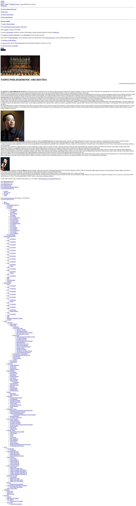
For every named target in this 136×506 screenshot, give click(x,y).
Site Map (6, 194)
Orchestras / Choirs (14, 4)
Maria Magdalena (13, 37)
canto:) (4, 24)
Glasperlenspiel (4, 97)
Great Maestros (9, 32)
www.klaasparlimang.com (7, 181)
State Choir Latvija (50, 37)
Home (2, 4)
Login (5, 195)
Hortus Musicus (11, 24)
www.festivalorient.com (7, 184)
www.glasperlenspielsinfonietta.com (10, 187)
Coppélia (6, 29)
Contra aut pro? (6, 43)
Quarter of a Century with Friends (11, 35)
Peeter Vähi (23, 27)
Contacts (6, 191)
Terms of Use (7, 192)
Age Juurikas (14, 45)
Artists (6, 4)
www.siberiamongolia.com (7, 188)
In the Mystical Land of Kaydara (12, 27)
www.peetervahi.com (6, 185)
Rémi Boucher (27, 35)
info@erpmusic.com (44, 178)
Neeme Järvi (56, 32)
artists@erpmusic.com (55, 178)
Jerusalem (5, 40)
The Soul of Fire (7, 45)
